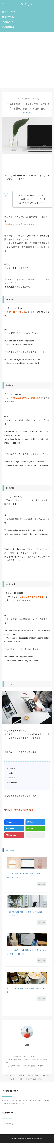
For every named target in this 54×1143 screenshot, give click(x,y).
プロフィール (10, 12)
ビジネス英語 (10, 17)
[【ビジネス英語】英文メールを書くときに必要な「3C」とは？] (27, 901)
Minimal (21, 1138)
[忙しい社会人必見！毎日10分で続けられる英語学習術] (27, 978)
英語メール (9, 22)
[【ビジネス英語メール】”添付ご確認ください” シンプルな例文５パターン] (27, 863)
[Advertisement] (27, 60)
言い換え (29, 810)
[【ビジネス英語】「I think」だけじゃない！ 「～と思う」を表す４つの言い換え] (27, 135)
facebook (11, 822)
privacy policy (8, 1124)
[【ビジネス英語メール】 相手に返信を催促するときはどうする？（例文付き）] (27, 939)
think (9, 810)
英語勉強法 (9, 27)
